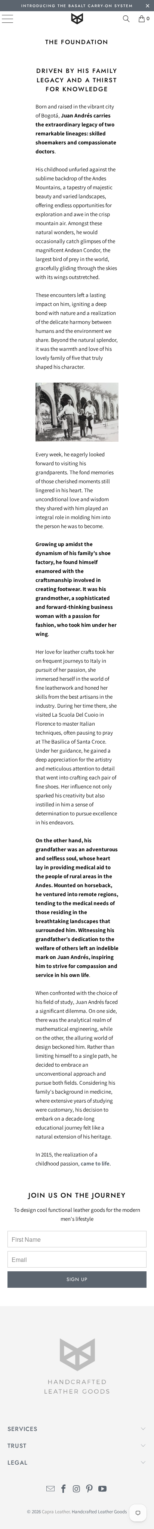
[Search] (126, 18)
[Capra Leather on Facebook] (63, 1489)
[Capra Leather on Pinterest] (89, 1489)
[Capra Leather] (77, 18)
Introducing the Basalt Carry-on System (77, 6)
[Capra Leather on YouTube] (102, 1489)
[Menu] (2, 18)
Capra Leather (56, 1511)
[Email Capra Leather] (50, 1489)
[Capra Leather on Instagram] (76, 1489)
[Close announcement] (147, 6)
